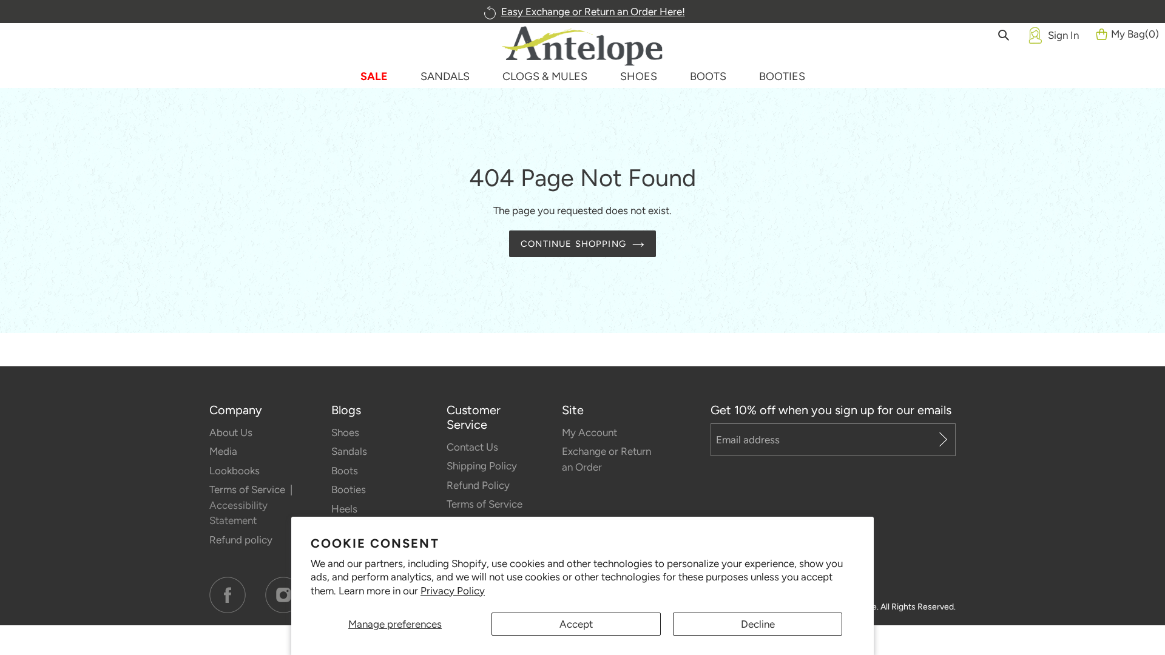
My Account (589, 432)
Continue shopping (573, 243)
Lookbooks (234, 471)
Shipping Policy (482, 466)
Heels (344, 509)
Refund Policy (478, 485)
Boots (344, 471)
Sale (374, 76)
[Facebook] (227, 595)
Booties (348, 489)
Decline (758, 624)
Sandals (349, 451)
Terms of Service (248, 489)
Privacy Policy (452, 591)
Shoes (345, 432)
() (1135, 34)
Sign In (1063, 35)
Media (223, 451)
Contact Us (472, 447)
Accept (576, 624)
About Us (230, 432)
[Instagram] (283, 595)
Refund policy (240, 540)
